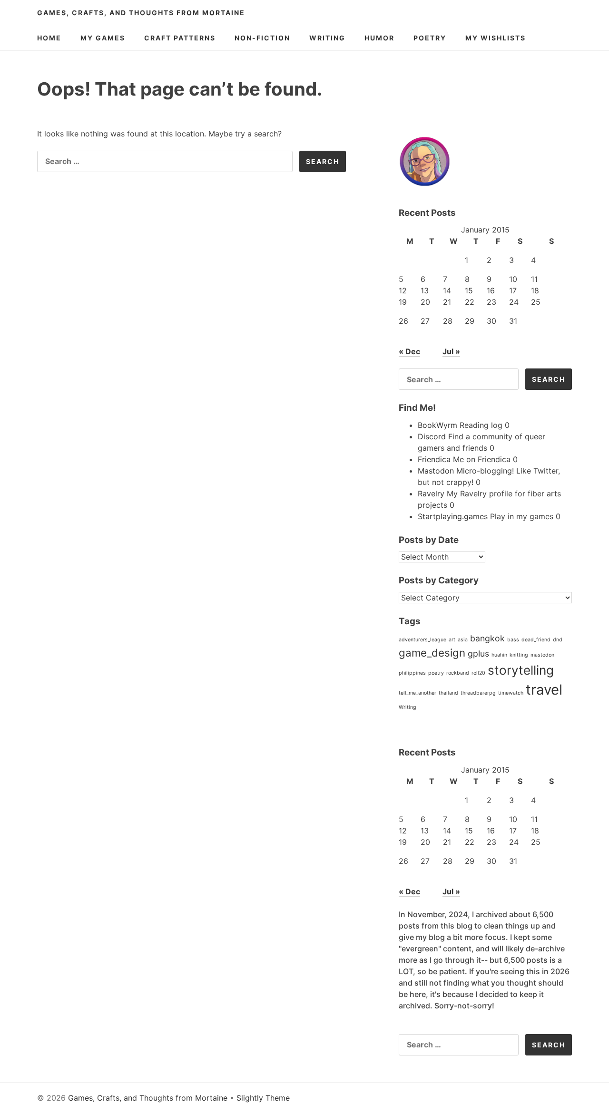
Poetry (429, 38)
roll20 (478, 673)
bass (513, 640)
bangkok (487, 638)
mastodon (542, 655)
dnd (557, 640)
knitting (519, 655)
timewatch (510, 693)
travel (544, 689)
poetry (436, 673)
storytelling (521, 670)
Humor (379, 38)
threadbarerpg (478, 693)
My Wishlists (495, 38)
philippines (412, 673)
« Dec (409, 351)
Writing (327, 38)
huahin (499, 655)
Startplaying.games (453, 516)
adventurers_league (422, 640)
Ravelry (431, 493)
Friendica (434, 459)
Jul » (451, 351)
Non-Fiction (262, 38)
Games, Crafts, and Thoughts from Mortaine (141, 13)
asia (463, 640)
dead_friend (535, 640)
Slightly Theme (263, 1098)
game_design (432, 652)
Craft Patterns (180, 38)
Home (49, 38)
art (452, 640)
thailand (448, 693)
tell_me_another (417, 693)
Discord (432, 436)
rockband (457, 673)
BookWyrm (437, 425)
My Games (102, 38)
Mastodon (436, 470)
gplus (478, 653)
